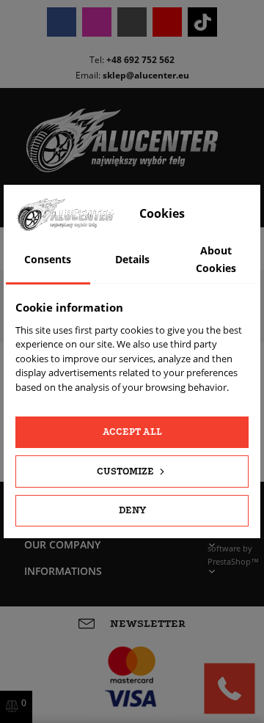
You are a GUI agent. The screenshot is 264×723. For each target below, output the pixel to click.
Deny (132, 509)
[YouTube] (167, 22)
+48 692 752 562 (140, 60)
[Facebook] (61, 22)
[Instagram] (96, 22)
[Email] (132, 22)
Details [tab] (132, 259)
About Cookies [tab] (216, 259)
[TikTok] (202, 22)
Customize (126, 471)
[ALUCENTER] (132, 140)
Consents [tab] (47, 259)
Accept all (132, 431)
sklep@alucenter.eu (146, 75)
